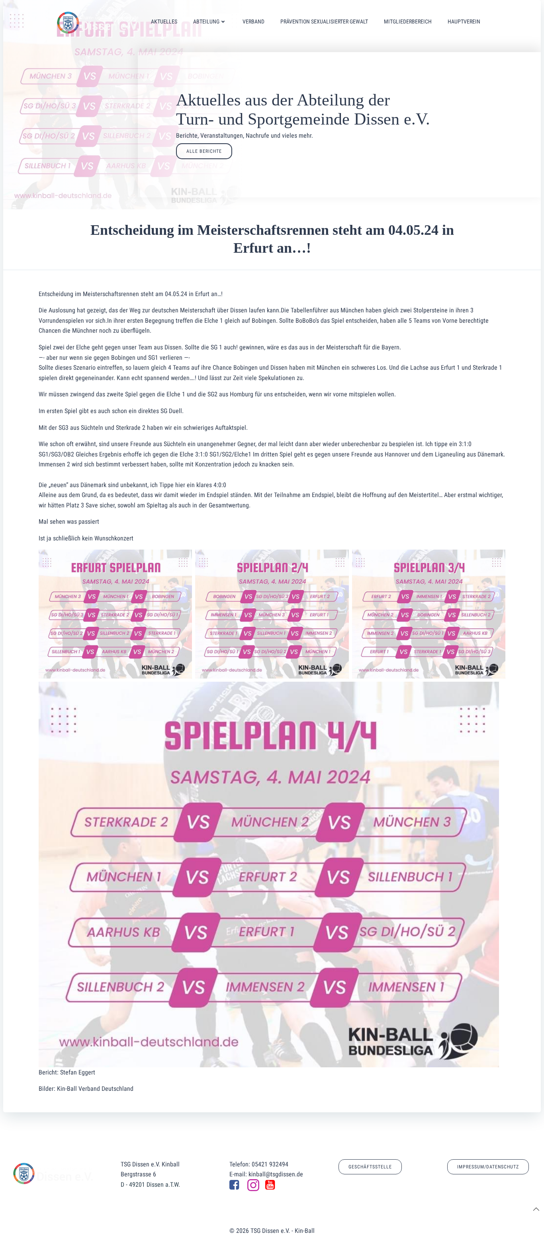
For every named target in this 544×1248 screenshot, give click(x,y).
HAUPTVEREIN (464, 21)
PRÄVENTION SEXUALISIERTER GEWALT (324, 21)
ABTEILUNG (206, 21)
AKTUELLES (164, 21)
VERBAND (253, 21)
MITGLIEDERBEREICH (408, 21)
